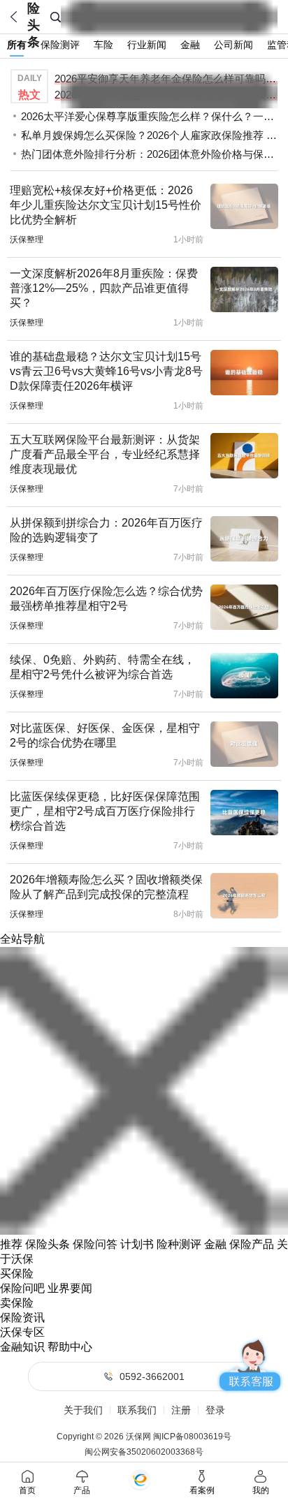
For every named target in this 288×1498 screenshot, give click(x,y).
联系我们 (137, 1410)
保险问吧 (22, 1288)
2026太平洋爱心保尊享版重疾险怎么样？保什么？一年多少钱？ (149, 116)
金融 (215, 1244)
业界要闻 (70, 1288)
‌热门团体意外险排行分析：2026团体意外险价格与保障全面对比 (149, 154)
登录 (215, 1410)
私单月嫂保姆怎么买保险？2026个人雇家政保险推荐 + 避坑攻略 (149, 135)
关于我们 (83, 1410)
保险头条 (47, 1244)
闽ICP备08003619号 (192, 1436)
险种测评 (179, 1244)
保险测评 (60, 44)
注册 (181, 1410)
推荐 (11, 1244)
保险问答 (95, 1244)
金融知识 (22, 1347)
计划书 (137, 1244)
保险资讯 (22, 1317)
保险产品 (251, 1244)
